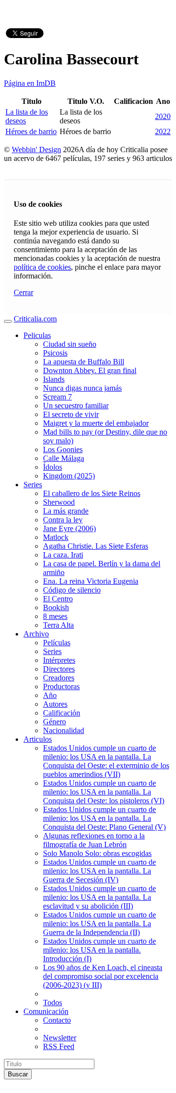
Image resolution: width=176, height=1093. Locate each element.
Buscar (18, 1074)
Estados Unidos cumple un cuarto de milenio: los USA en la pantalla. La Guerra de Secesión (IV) (99, 871)
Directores (59, 669)
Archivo (36, 634)
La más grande (65, 511)
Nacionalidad (63, 730)
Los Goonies (63, 449)
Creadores (58, 678)
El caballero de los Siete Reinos (91, 493)
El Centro (58, 599)
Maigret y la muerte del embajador (96, 423)
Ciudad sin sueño (69, 344)
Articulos (37, 739)
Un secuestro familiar (76, 405)
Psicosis (55, 353)
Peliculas (37, 335)
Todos (52, 1002)
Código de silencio (72, 590)
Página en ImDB (30, 83)
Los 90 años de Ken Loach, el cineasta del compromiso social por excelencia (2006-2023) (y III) (102, 976)
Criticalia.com (35, 319)
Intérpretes (59, 660)
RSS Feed (58, 1046)
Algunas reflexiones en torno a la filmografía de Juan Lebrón (94, 840)
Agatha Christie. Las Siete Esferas (95, 546)
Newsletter (59, 1037)
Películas (56, 642)
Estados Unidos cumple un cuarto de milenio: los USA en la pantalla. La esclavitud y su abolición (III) (99, 897)
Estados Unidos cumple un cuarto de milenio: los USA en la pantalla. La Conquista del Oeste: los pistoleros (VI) (103, 792)
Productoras (61, 686)
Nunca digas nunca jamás (82, 388)
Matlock (55, 537)
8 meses (55, 616)
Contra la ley (63, 520)
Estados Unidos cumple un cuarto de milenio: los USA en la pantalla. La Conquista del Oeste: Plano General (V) (104, 818)
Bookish (56, 607)
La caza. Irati (63, 555)
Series (32, 484)
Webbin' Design (36, 149)
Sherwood (59, 502)
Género (54, 721)
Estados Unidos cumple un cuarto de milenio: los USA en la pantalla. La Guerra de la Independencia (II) (99, 923)
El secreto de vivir (71, 414)
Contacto (57, 1020)
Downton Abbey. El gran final (89, 370)
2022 (163, 131)
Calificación (61, 713)
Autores (55, 704)
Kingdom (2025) (69, 476)
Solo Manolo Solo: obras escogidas (97, 853)
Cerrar (23, 292)
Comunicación (45, 1011)
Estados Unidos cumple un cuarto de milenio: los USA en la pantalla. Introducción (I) (99, 950)
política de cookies (42, 267)
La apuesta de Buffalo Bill (83, 362)
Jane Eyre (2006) (69, 528)
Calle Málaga (63, 458)
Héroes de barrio (31, 131)
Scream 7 (57, 397)
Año (50, 695)
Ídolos (52, 467)
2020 (163, 116)
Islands (54, 379)
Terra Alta (58, 625)
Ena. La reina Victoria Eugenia (90, 581)
